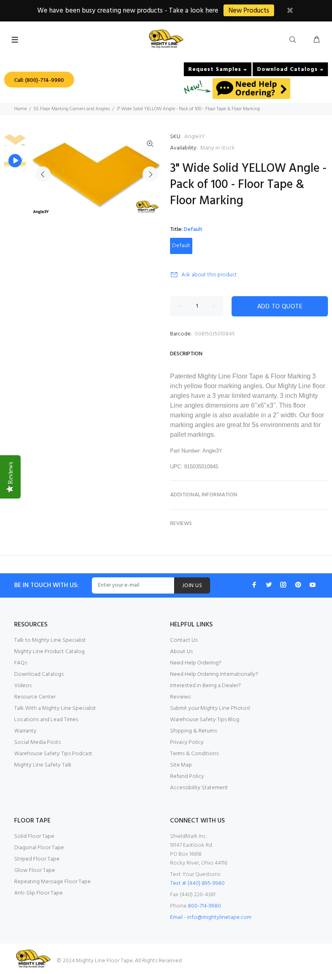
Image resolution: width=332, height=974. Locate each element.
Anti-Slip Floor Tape (38, 893)
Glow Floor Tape (34, 870)
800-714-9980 (204, 906)
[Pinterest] (298, 584)
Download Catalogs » (290, 69)
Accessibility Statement (199, 787)
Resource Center (34, 697)
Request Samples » (217, 69)
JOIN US (192, 585)
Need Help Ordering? (195, 663)
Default (181, 245)
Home (20, 109)
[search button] (294, 40)
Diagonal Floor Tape (39, 847)
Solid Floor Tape (34, 836)
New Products (248, 10)
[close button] (290, 11)
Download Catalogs (39, 674)
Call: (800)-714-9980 (39, 80)
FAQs (20, 663)
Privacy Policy (187, 742)
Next (150, 174)
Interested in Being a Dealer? (205, 685)
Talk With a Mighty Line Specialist (55, 708)
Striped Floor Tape (37, 859)
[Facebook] (254, 584)
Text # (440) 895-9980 (197, 883)
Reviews (180, 697)
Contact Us (184, 640)
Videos (23, 685)
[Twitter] (269, 584)
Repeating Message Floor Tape (52, 881)
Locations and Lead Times (46, 719)
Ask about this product (209, 275)
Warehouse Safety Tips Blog (204, 719)
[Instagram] (283, 584)
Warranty (25, 731)
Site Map (181, 765)
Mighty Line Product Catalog (49, 651)
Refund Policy (187, 776)
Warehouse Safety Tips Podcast (53, 753)
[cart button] (316, 40)
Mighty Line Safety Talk (43, 765)
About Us (181, 651)
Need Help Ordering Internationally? (214, 674)
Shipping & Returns (193, 731)
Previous (43, 174)
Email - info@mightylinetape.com (210, 917)
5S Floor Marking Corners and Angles (72, 109)
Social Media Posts (37, 742)
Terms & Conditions (194, 753)
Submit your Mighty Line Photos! (210, 708)
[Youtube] (312, 584)
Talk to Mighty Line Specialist (50, 640)
